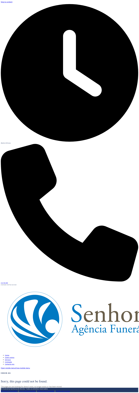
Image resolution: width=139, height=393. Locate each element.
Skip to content (6, 2)
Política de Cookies (63, 391)
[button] (15, 368)
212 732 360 (4, 283)
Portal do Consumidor (9, 391)
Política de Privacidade (45, 391)
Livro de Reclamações (27, 391)
